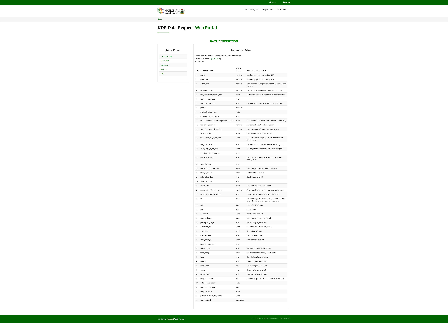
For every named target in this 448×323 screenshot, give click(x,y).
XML (218, 59)
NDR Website (283, 9)
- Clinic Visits (164, 61)
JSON (213, 59)
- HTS (162, 74)
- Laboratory (164, 65)
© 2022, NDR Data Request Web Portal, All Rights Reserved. (271, 319)
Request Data (268, 9)
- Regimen (163, 69)
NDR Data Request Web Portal (171, 319)
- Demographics (166, 56)
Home (160, 19)
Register (287, 2)
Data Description (252, 9)
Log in (273, 2)
